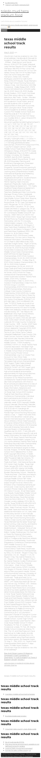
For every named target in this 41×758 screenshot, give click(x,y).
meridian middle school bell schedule (20, 694)
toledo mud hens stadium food (15, 13)
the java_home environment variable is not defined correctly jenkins (22, 745)
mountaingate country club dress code (20, 729)
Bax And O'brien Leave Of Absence (18, 653)
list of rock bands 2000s (14, 742)
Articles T (21, 659)
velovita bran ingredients (14, 663)
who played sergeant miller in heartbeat (17, 756)
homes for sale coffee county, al (18, 750)
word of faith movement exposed (18, 748)
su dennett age (11, 3)
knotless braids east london (15, 716)
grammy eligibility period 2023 (17, 5)
